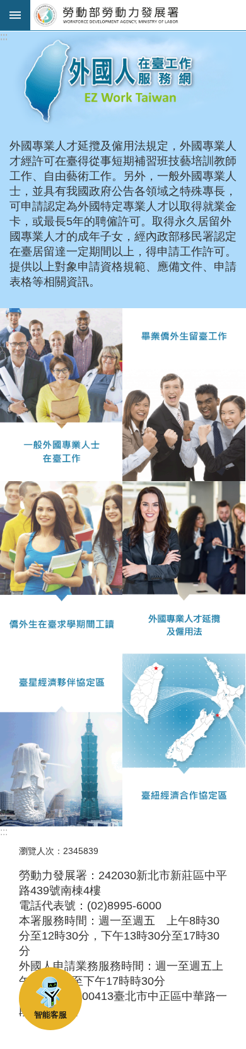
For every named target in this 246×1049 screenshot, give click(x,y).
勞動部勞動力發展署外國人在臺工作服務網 (138, 15)
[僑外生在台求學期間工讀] (61, 567)
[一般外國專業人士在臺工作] (61, 394)
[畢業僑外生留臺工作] (183, 394)
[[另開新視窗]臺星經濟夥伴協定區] (61, 739)
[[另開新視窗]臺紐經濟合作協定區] (183, 739)
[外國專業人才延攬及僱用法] (183, 567)
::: (4, 36)
